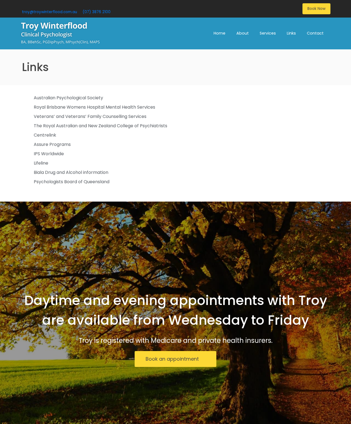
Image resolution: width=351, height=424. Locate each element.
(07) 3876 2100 (97, 12)
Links (291, 33)
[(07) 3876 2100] (85, 5)
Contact (315, 33)
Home (219, 33)
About (242, 33)
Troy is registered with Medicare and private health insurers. (176, 340)
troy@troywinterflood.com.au (49, 12)
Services (268, 33)
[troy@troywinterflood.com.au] (24, 5)
